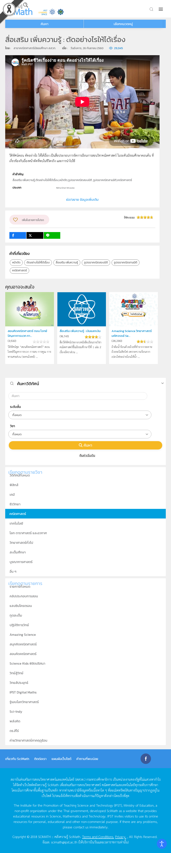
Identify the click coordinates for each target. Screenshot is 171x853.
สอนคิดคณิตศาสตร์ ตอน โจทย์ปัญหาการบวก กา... (27, 333)
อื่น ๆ (13, 571)
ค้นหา (88, 445)
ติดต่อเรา (40, 758)
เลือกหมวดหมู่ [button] (123, 23)
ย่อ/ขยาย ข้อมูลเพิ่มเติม (82, 199)
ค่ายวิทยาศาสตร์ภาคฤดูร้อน (28, 740)
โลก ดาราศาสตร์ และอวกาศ (28, 532)
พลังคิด (15, 721)
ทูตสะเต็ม (16, 615)
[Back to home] (18, 9)
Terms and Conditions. (98, 836)
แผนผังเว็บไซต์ (61, 758)
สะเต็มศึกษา (18, 552)
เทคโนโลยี (16, 523)
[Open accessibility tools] (162, 844)
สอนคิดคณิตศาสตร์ (23, 653)
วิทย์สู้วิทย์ (16, 673)
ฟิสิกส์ (14, 484)
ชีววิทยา (15, 504)
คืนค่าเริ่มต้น (87, 455)
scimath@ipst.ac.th (64, 842)
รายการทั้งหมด (20, 586)
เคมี (12, 494)
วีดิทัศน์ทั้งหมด (20, 475)
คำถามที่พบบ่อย (87, 758)
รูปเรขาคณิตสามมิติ (125, 262)
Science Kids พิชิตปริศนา (27, 663)
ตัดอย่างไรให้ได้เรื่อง (38, 262)
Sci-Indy (16, 711)
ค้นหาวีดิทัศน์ (28, 384)
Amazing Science (23, 634)
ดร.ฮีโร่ (14, 730)
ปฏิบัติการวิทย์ (19, 624)
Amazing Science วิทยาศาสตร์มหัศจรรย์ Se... (132, 333)
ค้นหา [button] (44, 23)
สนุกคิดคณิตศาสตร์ (23, 644)
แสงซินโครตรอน (21, 605)
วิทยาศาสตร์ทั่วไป (21, 542)
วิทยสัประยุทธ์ (19, 682)
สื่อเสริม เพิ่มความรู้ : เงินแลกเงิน (80, 330)
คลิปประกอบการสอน (24, 596)
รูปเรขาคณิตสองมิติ (96, 262)
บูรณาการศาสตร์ (21, 561)
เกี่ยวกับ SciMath (17, 758)
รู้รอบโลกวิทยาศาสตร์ (24, 701)
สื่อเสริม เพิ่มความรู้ (67, 262)
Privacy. (120, 836)
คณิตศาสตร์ (19, 270)
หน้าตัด (16, 262)
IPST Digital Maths (23, 692)
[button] (161, 9)
